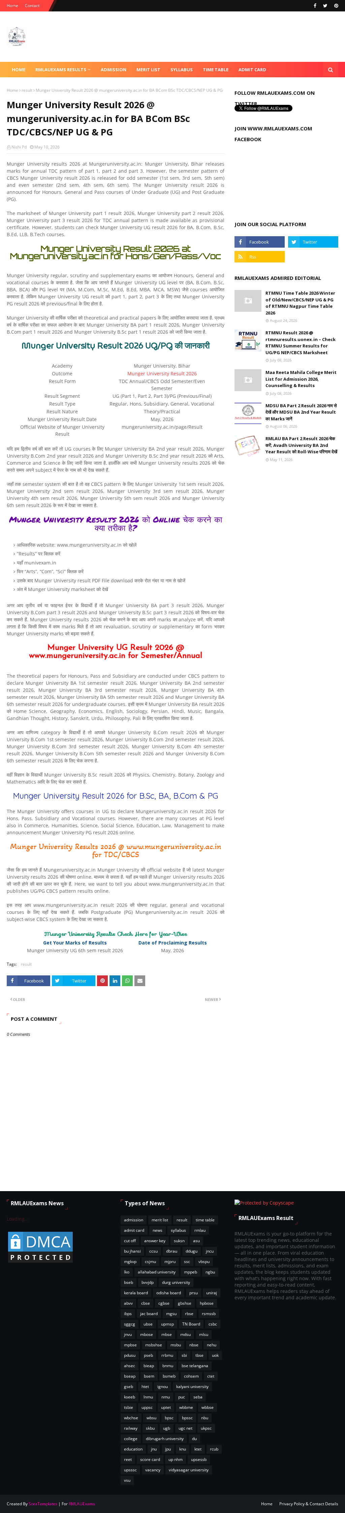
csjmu (150, 1261)
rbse (189, 1313)
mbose (146, 1334)
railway (130, 1428)
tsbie (128, 1407)
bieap (149, 1366)
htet (145, 1386)
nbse (193, 1345)
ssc (187, 1261)
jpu (168, 1449)
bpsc (169, 1418)
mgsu (171, 1313)
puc (181, 1397)
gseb (128, 1386)
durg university (176, 1282)
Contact (32, 5)
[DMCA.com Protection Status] (40, 1262)
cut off (130, 1241)
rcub (214, 1449)
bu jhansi (132, 1251)
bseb (128, 1282)
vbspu (204, 1261)
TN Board (191, 1324)
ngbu (210, 1272)
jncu (210, 1251)
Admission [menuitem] (113, 70)
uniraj (211, 1293)
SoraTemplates (43, 1504)
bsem (149, 1376)
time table (205, 1220)
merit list (160, 1220)
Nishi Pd (19, 147)
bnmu (167, 1366)
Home (12, 5)
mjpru (170, 1261)
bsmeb (169, 1376)
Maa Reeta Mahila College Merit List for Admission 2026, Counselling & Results (301, 378)
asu (196, 1241)
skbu (150, 1428)
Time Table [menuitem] (215, 70)
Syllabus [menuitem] (181, 70)
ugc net (185, 1428)
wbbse (207, 1407)
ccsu (153, 1251)
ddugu (191, 1251)
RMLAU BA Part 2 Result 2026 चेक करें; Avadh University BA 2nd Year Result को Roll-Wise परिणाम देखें (301, 445)
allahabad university (157, 1272)
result (27, 90)
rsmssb (209, 1313)
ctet (210, 1376)
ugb (166, 1428)
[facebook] (315, 5)
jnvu (128, 1334)
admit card (134, 1230)
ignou (162, 1386)
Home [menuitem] (18, 70)
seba (197, 1397)
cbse (145, 1303)
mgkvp (130, 1261)
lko (126, 1272)
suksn (179, 1241)
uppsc (147, 1407)
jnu (154, 1449)
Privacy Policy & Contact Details (308, 1504)
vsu (127, 1480)
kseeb (129, 1397)
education (133, 1449)
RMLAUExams (82, 1504)
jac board (149, 1313)
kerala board (136, 1293)
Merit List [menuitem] (148, 70)
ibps (128, 1313)
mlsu (203, 1334)
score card (150, 1459)
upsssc (130, 1470)
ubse (148, 1324)
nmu (165, 1397)
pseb (148, 1355)
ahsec (129, 1366)
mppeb (190, 1272)
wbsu (151, 1418)
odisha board (168, 1293)
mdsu (185, 1334)
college (130, 1438)
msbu (175, 1345)
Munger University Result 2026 (162, 373)
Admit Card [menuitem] (252, 70)
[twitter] (325, 5)
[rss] (259, 256)
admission (133, 1220)
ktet (197, 1449)
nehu (211, 1345)
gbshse (184, 1303)
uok (215, 1355)
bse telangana (195, 1366)
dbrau (171, 1251)
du (194, 1438)
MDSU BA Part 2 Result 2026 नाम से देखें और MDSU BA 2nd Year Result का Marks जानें (301, 412)
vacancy (152, 1470)
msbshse (153, 1345)
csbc (213, 1324)
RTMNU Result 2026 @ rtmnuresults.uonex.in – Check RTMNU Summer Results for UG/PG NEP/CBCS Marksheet (300, 342)
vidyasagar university (189, 1470)
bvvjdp (148, 1282)
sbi (184, 1355)
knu (182, 1449)
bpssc (187, 1418)
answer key (154, 1241)
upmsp (167, 1324)
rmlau (200, 1230)
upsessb (199, 1459)
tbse (199, 1355)
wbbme (186, 1407)
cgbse (163, 1303)
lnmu (148, 1397)
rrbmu (167, 1355)
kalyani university (192, 1386)
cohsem (191, 1376)
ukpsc (206, 1428)
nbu (204, 1418)
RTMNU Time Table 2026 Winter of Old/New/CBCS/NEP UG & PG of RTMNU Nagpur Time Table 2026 (300, 303)
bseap (129, 1376)
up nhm (175, 1459)
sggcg (129, 1324)
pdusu (129, 1355)
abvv (128, 1303)
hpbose (207, 1303)
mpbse (130, 1345)
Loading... (18, 1219)
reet (128, 1459)
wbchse (131, 1418)
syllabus (178, 1230)
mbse (166, 1334)
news (157, 1230)
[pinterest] (335, 5)
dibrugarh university (165, 1438)
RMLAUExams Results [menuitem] (60, 70)
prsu (193, 1293)
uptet (166, 1407)
